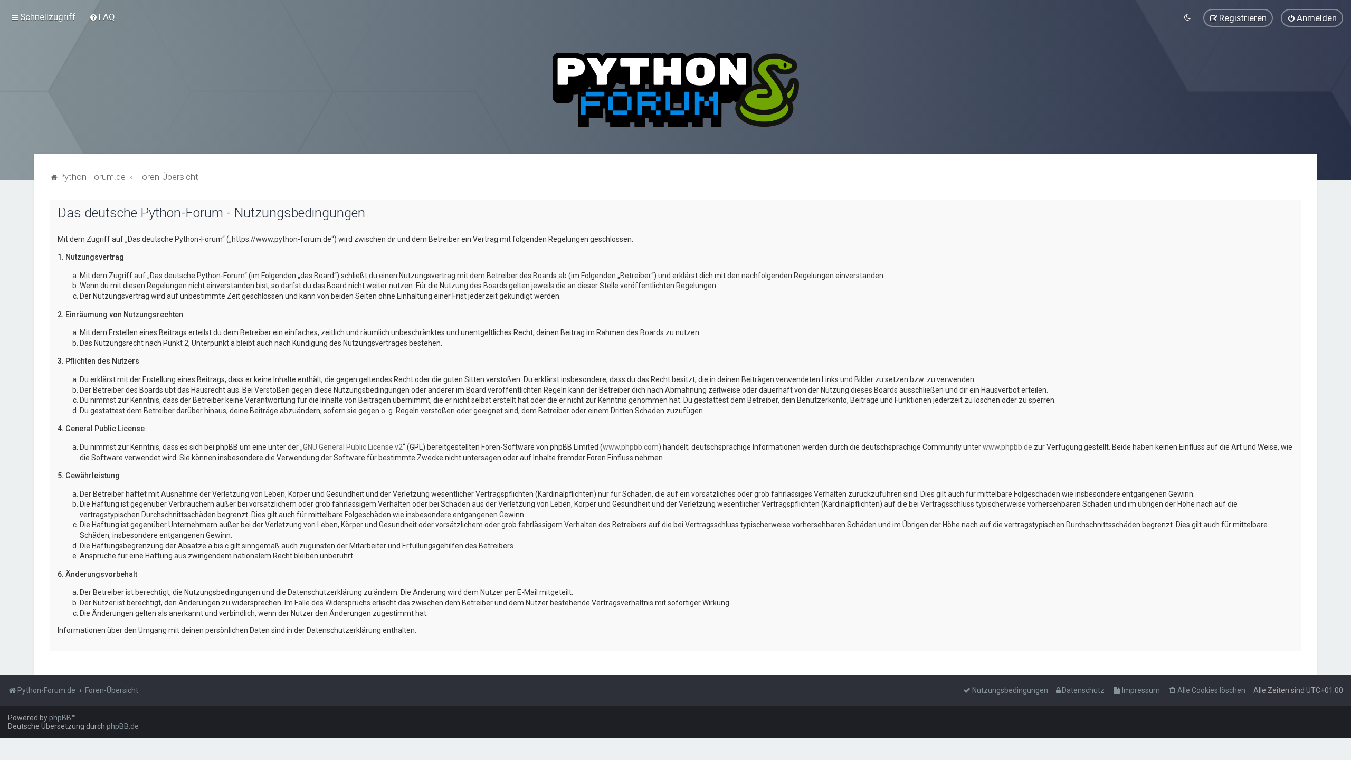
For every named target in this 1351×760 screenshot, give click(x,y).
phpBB (60, 718)
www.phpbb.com (631, 447)
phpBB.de (123, 726)
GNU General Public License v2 (353, 447)
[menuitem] (102, 17)
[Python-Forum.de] (676, 90)
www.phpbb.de (1007, 447)
